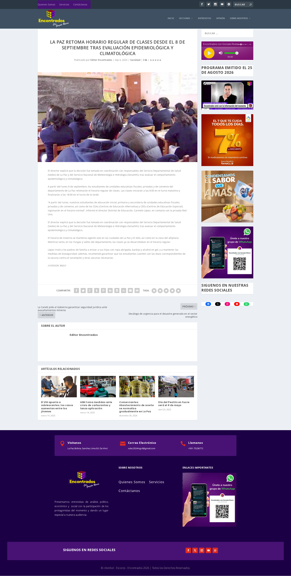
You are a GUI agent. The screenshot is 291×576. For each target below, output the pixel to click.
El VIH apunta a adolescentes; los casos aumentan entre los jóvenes (57, 407)
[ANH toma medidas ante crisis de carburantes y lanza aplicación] (98, 386)
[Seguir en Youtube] (208, 550)
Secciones (184, 18)
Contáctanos (80, 4)
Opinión (220, 18)
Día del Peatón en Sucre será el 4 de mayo (174, 404)
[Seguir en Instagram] (201, 550)
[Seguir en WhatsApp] (215, 550)
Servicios (64, 4)
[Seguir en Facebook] (188, 550)
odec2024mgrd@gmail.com (141, 448)
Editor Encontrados (101, 59)
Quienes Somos (46, 4)
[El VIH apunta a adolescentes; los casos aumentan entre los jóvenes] (59, 386)
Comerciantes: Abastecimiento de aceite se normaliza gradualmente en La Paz (136, 407)
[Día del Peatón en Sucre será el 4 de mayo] (176, 386)
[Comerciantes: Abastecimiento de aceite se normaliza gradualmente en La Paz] (137, 386)
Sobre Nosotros (239, 18)
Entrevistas (204, 18)
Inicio (171, 18)
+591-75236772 (195, 448)
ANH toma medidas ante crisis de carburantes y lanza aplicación (96, 405)
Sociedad (135, 59)
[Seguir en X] (195, 550)
